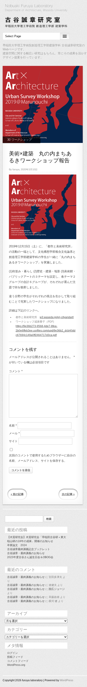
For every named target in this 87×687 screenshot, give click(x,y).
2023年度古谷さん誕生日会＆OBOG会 (30, 557)
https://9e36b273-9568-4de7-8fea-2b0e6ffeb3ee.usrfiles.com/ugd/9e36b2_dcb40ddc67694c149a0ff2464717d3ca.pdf (45, 331)
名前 (13, 425)
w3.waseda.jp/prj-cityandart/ (57, 317)
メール (14, 433)
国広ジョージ (57, 589)
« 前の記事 (17, 494)
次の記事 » (68, 494)
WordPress (66, 680)
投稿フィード (15, 657)
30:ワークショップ (19, 139)
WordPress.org (16, 665)
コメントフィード (18, 661)
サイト (13, 441)
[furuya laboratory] (43, 16)
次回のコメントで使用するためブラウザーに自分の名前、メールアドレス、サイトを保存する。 (42, 458)
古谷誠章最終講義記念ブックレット (28, 549)
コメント (16, 371)
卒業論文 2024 (17, 545)
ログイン (12, 652)
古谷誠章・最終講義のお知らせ (26, 553)
